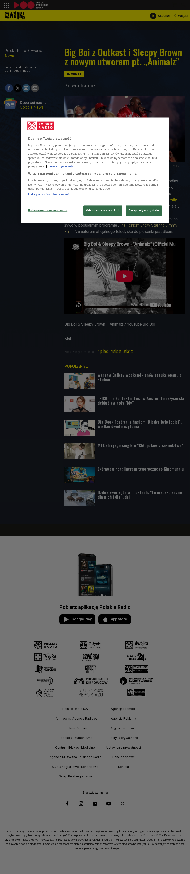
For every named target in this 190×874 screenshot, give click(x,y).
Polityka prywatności (60, 166)
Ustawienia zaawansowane (47, 210)
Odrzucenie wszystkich (103, 210)
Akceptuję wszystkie (144, 210)
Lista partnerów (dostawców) (48, 194)
